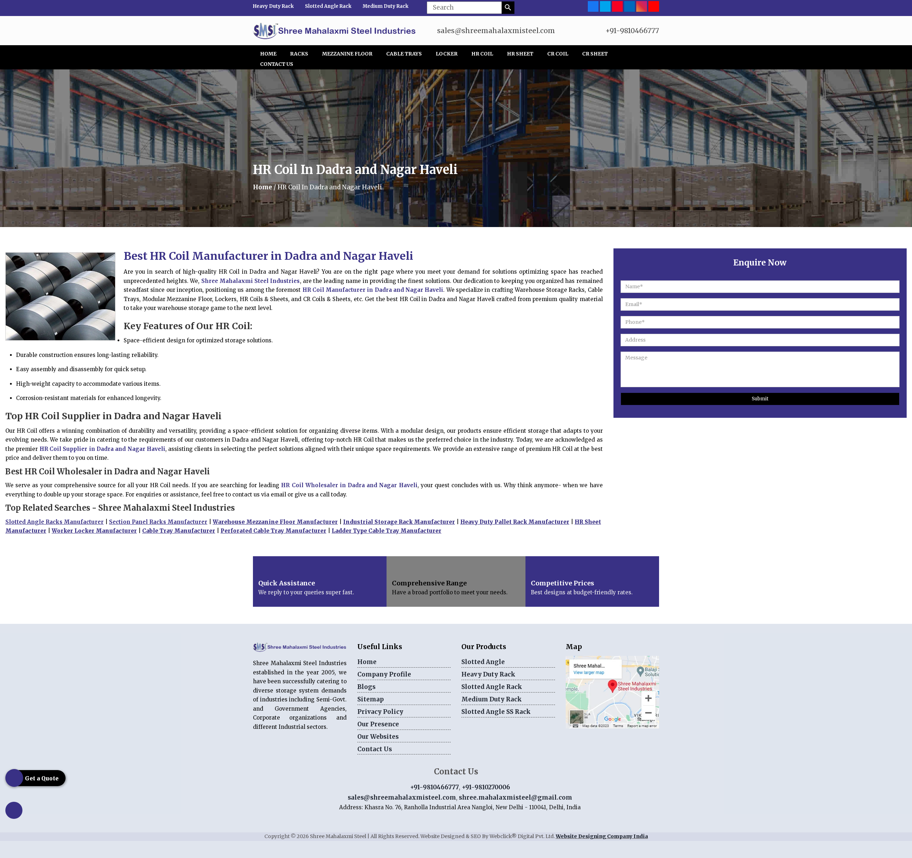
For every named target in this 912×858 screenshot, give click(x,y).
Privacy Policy (380, 712)
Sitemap (370, 699)
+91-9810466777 (632, 30)
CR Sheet (595, 54)
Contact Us (276, 64)
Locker (446, 54)
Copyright (277, 836)
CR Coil (557, 54)
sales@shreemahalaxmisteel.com (496, 30)
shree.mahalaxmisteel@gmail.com (515, 797)
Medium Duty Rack (385, 6)
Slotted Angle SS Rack (496, 712)
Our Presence (378, 724)
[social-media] (593, 6)
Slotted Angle (483, 662)
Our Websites (378, 737)
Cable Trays (404, 54)
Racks (299, 54)
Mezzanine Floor (347, 54)
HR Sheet (520, 54)
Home (268, 54)
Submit (760, 399)
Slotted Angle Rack (328, 6)
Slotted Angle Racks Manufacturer (54, 522)
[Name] (508, 7)
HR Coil (482, 54)
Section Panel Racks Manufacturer (158, 522)
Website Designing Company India (602, 836)
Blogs (366, 687)
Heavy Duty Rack (273, 6)
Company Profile (384, 674)
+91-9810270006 (486, 787)
